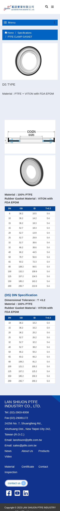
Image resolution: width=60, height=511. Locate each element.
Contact (43, 466)
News (8, 451)
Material (9, 466)
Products (43, 451)
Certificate (28, 466)
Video (8, 456)
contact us (16, 483)
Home (10, 32)
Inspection (11, 472)
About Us (27, 451)
